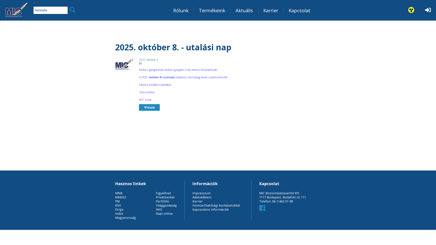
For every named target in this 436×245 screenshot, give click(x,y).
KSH (118, 205)
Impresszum (201, 193)
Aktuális (244, 10)
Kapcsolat (299, 10)
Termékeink (212, 10)
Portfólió (162, 201)
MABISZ (120, 197)
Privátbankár (165, 197)
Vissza (149, 107)
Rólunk (181, 10)
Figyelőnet (163, 193)
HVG (159, 209)
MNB (118, 193)
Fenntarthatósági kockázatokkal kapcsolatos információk (216, 207)
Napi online (164, 213)
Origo (119, 209)
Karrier (270, 10)
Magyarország (125, 218)
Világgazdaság (166, 205)
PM (117, 201)
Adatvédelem (202, 197)
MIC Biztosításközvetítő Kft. (279, 193)
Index (119, 213)
